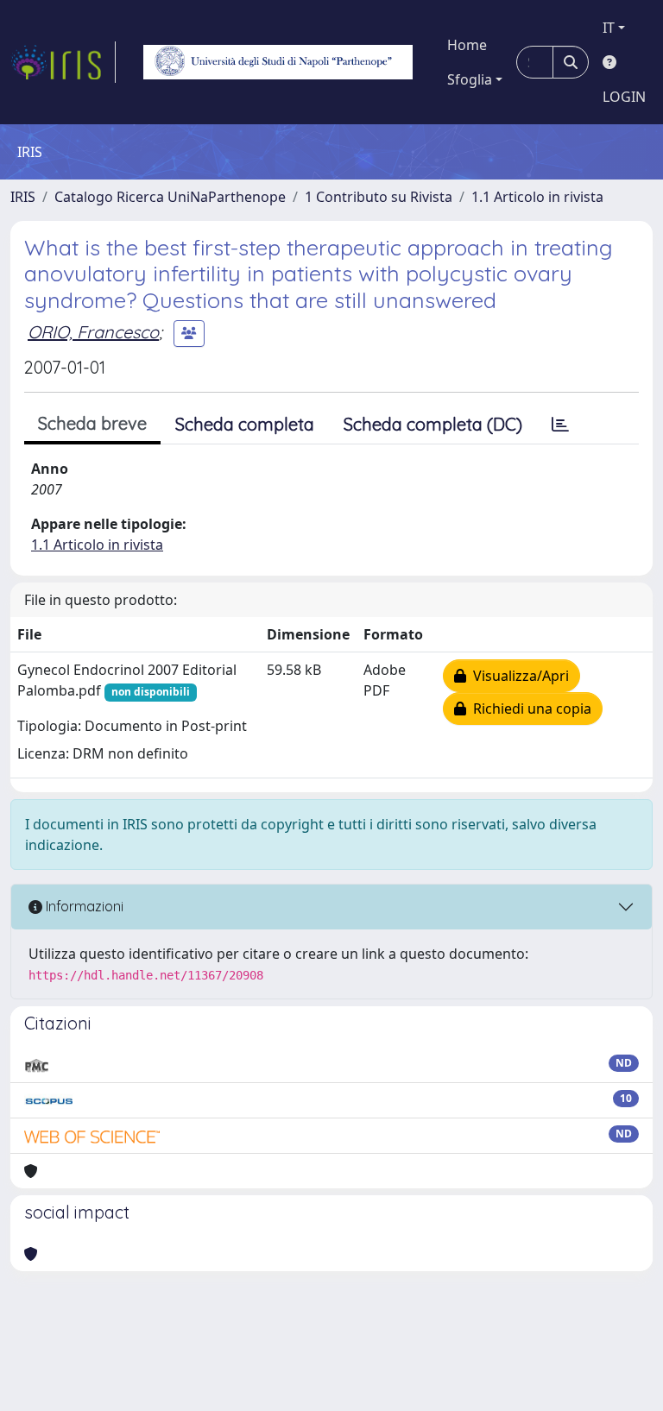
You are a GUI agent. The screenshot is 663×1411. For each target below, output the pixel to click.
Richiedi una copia (528, 708)
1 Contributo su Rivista (378, 196)
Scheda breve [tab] (92, 423)
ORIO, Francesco (93, 332)
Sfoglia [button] (469, 79)
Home (467, 44)
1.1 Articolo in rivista (537, 196)
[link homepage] (63, 62)
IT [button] (609, 27)
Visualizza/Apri (517, 675)
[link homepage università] (277, 62)
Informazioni (82, 906)
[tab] (560, 424)
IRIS (22, 196)
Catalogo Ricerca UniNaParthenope (170, 196)
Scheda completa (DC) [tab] (433, 424)
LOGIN (624, 96)
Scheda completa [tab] (244, 424)
